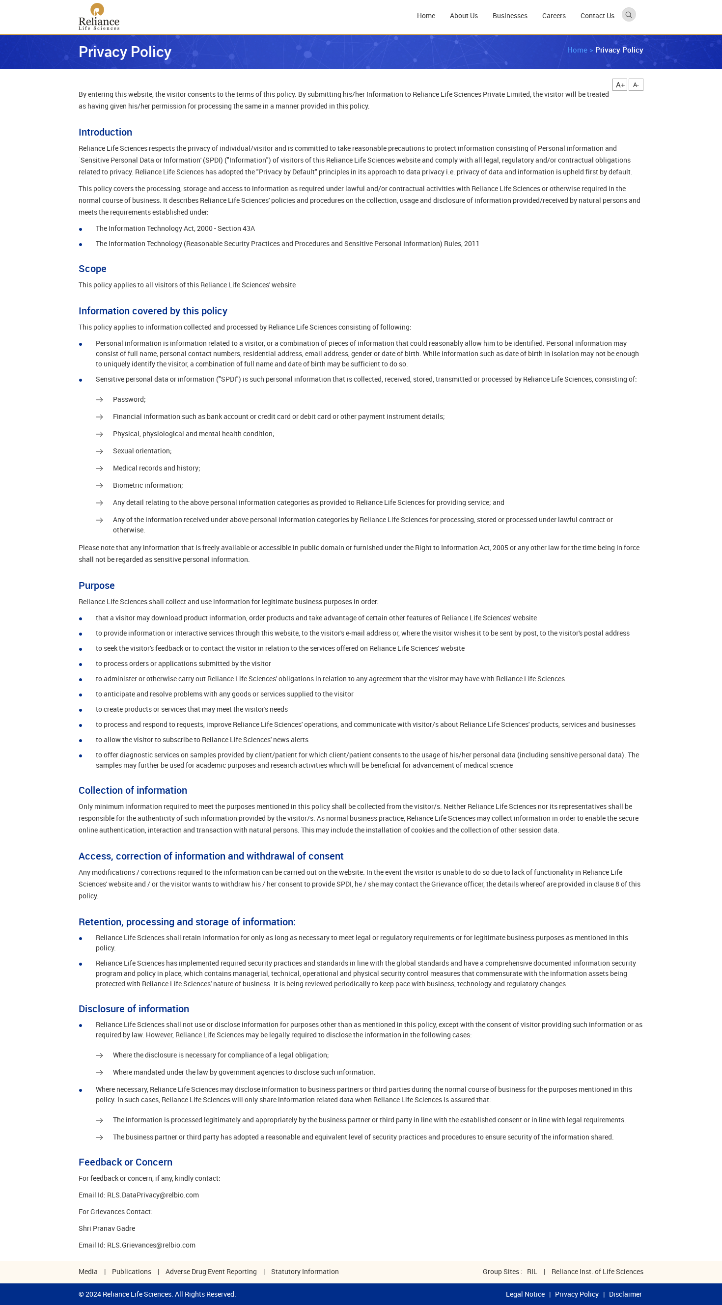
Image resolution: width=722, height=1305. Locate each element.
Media (88, 1271)
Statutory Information (305, 1271)
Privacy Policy (577, 1294)
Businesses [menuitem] (510, 15)
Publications (131, 1271)
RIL (532, 1271)
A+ (620, 84)
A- (636, 84)
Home (577, 50)
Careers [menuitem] (554, 15)
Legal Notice (525, 1294)
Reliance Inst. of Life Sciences (597, 1271)
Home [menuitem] (426, 15)
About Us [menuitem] (464, 15)
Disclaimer (625, 1294)
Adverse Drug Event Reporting (211, 1271)
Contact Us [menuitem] (597, 15)
